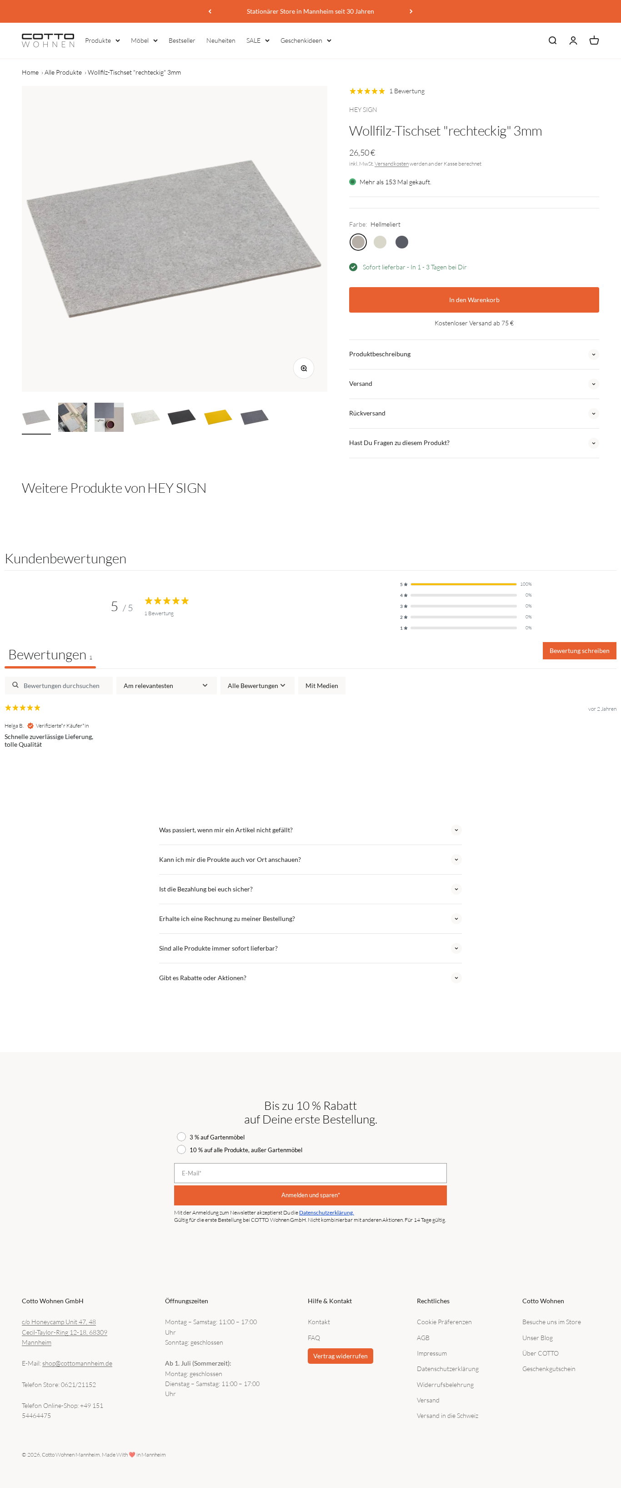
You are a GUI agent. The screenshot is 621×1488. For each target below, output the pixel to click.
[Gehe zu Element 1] (36, 419)
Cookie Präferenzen (444, 1322)
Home (30, 72)
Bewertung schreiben (580, 650)
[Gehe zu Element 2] (72, 419)
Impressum (432, 1353)
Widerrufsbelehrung (445, 1384)
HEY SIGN (363, 109)
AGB (423, 1337)
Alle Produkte (63, 72)
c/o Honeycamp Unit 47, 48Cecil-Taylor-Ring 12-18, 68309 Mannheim (64, 1332)
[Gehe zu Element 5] (181, 419)
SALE (253, 40)
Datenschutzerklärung (448, 1368)
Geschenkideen (301, 40)
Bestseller (182, 40)
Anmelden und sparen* (310, 1195)
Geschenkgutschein (549, 1368)
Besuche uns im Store (551, 1322)
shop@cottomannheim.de (77, 1363)
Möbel (140, 40)
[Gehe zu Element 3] (109, 419)
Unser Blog (537, 1337)
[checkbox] (322, 685)
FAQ (314, 1337)
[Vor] (411, 11)
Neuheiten (220, 40)
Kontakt (319, 1322)
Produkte (98, 40)
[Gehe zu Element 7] (254, 419)
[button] (466, 584)
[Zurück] (209, 11)
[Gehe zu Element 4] (145, 419)
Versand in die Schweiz (447, 1415)
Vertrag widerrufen (340, 1356)
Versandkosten (392, 163)
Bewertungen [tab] (50, 654)
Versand (428, 1400)
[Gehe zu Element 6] (218, 419)
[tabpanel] (310, 735)
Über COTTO (540, 1353)
